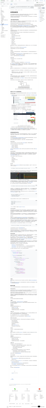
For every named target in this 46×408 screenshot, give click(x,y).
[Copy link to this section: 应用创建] (13, 50)
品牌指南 (14, 406)
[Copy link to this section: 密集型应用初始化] (16, 288)
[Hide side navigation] (7, 406)
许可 (12, 406)
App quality (2, 2)
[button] (4, 12)
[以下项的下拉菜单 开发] (17, 1)
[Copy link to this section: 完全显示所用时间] (16, 208)
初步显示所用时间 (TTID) (21, 25)
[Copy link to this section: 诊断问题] (13, 297)
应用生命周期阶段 (21, 55)
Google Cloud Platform (27, 403)
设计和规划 (12, 0)
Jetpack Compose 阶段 (23, 47)
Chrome (20, 403)
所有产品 (32, 403)
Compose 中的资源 (30, 182)
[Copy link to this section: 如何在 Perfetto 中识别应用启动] (22, 91)
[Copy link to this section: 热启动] (13, 74)
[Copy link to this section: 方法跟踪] (13, 300)
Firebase (23, 403)
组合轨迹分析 (21, 128)
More (19, 0)
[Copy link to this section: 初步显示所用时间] (16, 151)
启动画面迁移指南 (17, 367)
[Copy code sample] (36, 167)
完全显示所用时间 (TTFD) (27, 25)
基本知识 (7, 0)
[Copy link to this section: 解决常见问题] (15, 285)
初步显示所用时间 (21, 227)
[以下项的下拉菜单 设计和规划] (14, 1)
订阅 (39, 406)
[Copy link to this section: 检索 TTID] (13, 163)
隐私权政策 (10, 406)
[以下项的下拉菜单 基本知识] (9, 1)
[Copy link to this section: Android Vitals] (15, 141)
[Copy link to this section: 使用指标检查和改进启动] (19, 132)
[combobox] (29, 0)
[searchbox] (4, 6)
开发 (15, 0)
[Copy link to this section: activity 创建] (14, 57)
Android (17, 403)
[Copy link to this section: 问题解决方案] (14, 311)
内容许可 (15, 384)
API (19, 365)
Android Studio (41, 0)
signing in (13, 373)
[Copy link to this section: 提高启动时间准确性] (15, 233)
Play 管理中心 (23, 142)
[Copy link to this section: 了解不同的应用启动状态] (19, 19)
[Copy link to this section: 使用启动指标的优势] (16, 136)
